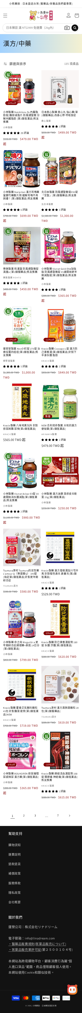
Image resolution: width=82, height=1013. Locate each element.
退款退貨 (14, 864)
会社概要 (14, 902)
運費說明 (14, 854)
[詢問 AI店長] (72, 989)
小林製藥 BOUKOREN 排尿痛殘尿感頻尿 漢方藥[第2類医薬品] (21, 775)
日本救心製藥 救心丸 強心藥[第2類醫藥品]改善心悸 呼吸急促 (59, 113)
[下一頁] (69, 815)
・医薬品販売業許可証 (24, 950)
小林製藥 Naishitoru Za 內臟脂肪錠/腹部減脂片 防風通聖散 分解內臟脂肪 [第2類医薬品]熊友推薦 (21, 117)
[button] (5, 15)
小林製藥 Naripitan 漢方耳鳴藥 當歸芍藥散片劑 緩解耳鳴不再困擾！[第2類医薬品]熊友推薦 (21, 195)
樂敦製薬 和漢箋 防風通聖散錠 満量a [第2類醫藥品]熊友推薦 (21, 270)
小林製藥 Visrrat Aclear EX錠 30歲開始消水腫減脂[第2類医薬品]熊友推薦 (21, 497)
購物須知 (14, 845)
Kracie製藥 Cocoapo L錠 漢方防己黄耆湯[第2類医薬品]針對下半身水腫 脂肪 (59, 352)
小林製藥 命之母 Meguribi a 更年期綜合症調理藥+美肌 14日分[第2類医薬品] (21, 645)
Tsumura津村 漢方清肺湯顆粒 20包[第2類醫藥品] (60, 709)
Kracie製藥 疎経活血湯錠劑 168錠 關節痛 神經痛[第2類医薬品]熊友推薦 (59, 777)
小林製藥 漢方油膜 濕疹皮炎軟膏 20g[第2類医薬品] (59, 495)
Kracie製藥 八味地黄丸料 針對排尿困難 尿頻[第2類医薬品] (20, 427)
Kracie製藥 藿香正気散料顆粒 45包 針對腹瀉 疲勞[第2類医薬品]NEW (20, 711)
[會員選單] (67, 15)
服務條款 (14, 883)
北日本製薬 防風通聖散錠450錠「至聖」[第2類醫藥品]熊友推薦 (59, 195)
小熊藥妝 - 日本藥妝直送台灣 (45, 1005)
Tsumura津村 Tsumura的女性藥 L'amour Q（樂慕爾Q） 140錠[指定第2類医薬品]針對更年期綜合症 (21, 575)
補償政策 (14, 873)
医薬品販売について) (51, 944)
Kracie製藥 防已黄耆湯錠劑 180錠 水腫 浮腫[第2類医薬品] (59, 644)
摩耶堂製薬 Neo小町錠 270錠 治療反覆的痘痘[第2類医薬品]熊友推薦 (21, 352)
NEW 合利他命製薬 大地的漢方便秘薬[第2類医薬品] (59, 427)
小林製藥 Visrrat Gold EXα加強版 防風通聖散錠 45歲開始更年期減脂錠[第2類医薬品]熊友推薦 (59, 273)
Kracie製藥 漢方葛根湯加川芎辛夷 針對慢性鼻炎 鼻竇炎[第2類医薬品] (59, 574)
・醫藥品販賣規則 (21, 944)
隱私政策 (14, 892)
